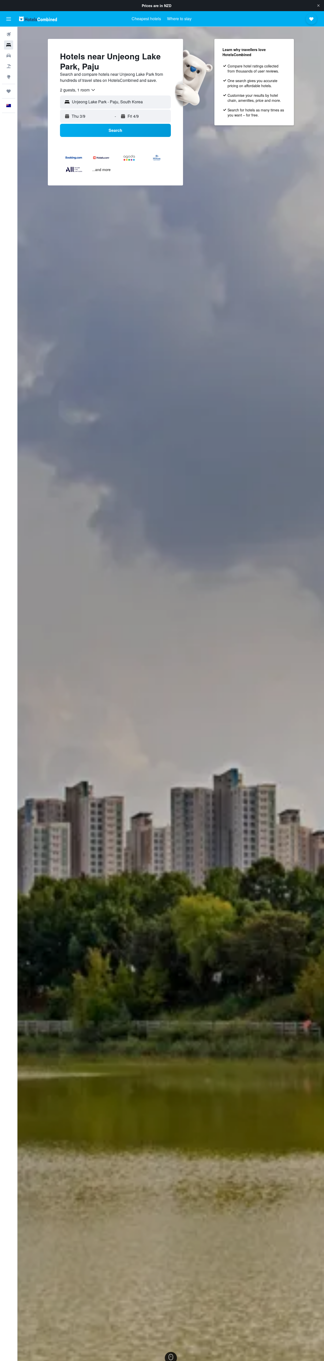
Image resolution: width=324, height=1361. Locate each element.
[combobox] (78, 89)
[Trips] (8, 91)
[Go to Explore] (8, 77)
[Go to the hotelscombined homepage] (38, 18)
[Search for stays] (8, 45)
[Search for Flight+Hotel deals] (8, 66)
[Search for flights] (8, 34)
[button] (318, 5)
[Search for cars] (8, 56)
